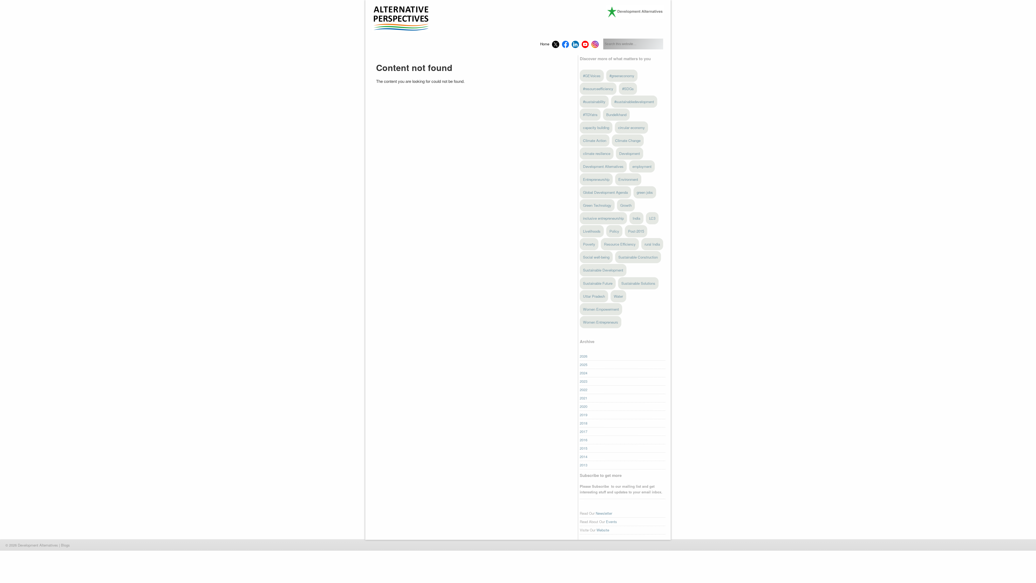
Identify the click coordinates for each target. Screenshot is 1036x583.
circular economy (631, 127)
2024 (583, 372)
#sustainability (594, 101)
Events (611, 521)
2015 (583, 448)
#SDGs (628, 88)
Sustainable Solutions (638, 283)
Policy (614, 231)
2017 (583, 431)
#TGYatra (590, 114)
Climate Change (627, 140)
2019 (583, 414)
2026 (583, 356)
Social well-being (596, 257)
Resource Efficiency (620, 244)
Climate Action (594, 140)
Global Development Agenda (605, 192)
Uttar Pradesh (594, 296)
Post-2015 (636, 231)
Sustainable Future (597, 283)
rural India (652, 244)
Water (618, 296)
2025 (583, 364)
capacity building (596, 127)
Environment (628, 179)
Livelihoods (592, 231)
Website (603, 530)
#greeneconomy (621, 75)
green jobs (645, 192)
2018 (583, 423)
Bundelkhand (616, 114)
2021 (583, 398)
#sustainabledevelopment (634, 101)
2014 (583, 456)
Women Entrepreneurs (600, 322)
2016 (583, 439)
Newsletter (604, 513)
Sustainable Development (603, 270)
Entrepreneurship (596, 179)
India (636, 218)
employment (642, 166)
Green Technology (597, 205)
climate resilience (596, 153)
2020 (583, 406)
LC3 (652, 218)
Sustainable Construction (638, 257)
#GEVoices (592, 75)
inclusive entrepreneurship (603, 218)
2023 (583, 381)
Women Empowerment (601, 309)
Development (629, 153)
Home (544, 43)
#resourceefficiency (598, 88)
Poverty (589, 244)
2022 (583, 389)
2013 (583, 464)
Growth (626, 205)
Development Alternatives (603, 166)
